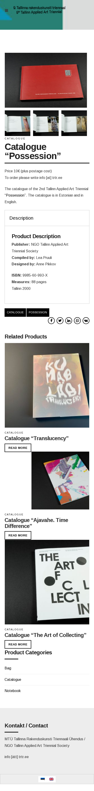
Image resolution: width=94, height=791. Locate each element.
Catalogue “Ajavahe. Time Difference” (36, 523)
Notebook (13, 691)
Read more (17, 448)
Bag (8, 668)
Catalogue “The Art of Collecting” (45, 635)
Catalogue (15, 138)
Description (21, 218)
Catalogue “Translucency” (36, 438)
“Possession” (15, 195)
